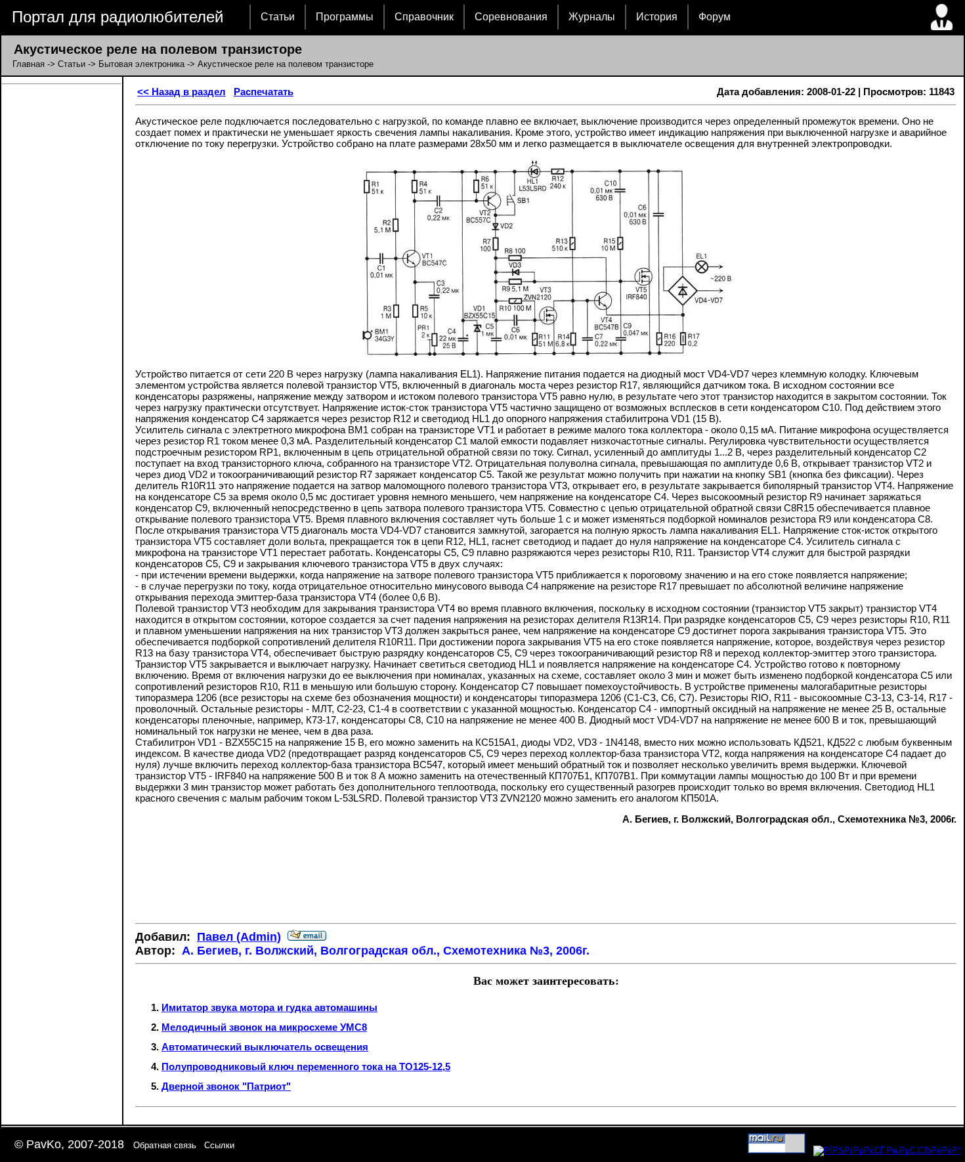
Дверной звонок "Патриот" (226, 1086)
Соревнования (511, 16)
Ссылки (219, 1145)
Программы (345, 16)
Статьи (278, 16)
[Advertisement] (546, 873)
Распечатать (263, 91)
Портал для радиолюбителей (117, 17)
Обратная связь (164, 1145)
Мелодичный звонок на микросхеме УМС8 (264, 1027)
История (656, 16)
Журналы (591, 16)
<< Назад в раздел (181, 91)
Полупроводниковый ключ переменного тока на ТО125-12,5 (305, 1066)
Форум (714, 16)
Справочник (424, 16)
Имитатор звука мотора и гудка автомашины (269, 1007)
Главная (28, 64)
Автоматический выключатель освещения (264, 1046)
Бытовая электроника (141, 64)
